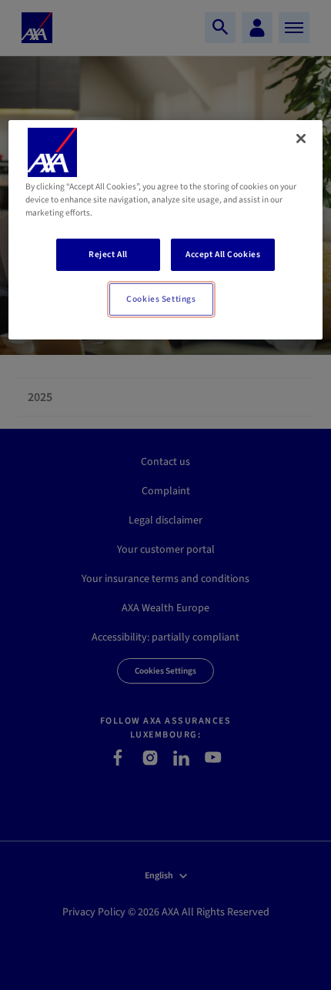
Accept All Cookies (223, 254)
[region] (165, 229)
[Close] (301, 139)
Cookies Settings (161, 299)
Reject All (108, 254)
